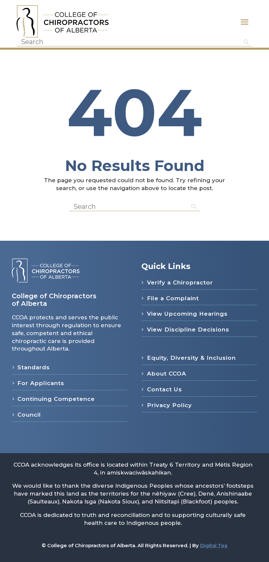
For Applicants (40, 383)
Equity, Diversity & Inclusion (191, 357)
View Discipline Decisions (188, 329)
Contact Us (164, 389)
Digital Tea (213, 545)
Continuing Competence (56, 399)
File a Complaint (173, 298)
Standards (33, 367)
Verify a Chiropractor (180, 282)
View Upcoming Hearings (187, 313)
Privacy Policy (169, 405)
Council (29, 414)
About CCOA (166, 373)
